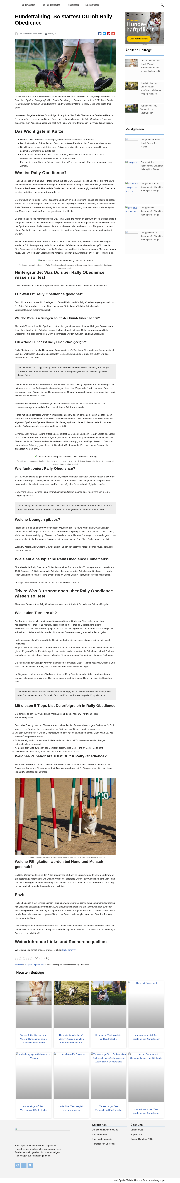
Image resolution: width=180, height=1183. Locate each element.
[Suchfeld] (162, 5)
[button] (36, 4)
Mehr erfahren (69, 950)
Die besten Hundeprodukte (105, 1130)
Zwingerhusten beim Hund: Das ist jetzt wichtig (150, 143)
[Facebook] (23, 1165)
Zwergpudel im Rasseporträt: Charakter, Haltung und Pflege (151, 211)
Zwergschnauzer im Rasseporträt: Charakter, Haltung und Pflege (151, 187)
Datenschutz (137, 1130)
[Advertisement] (144, 296)
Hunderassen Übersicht (103, 1144)
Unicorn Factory (142, 1180)
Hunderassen (73, 5)
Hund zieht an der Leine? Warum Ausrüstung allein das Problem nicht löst (71, 1039)
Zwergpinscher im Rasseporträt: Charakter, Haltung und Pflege (151, 236)
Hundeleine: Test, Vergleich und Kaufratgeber (148, 109)
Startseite (19, 965)
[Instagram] (17, 1165)
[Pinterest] (30, 1165)
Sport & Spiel (39, 965)
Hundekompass (91, 5)
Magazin (28, 965)
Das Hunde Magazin (102, 1139)
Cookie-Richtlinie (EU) (142, 1139)
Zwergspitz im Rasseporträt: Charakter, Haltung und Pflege (151, 165)
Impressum (136, 1134)
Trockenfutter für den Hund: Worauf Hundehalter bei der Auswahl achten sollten (34, 1039)
